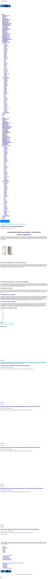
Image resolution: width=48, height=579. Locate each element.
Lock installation (4, 20)
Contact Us (4, 217)
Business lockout (4, 30)
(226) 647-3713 (27, 234)
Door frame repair (5, 40)
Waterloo (5, 57)
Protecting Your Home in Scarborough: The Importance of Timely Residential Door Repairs (20, 447)
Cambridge (5, 50)
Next (1, 323)
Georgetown (6, 67)
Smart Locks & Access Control (18, 363)
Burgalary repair (4, 37)
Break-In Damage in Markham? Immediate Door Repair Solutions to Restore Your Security (20, 406)
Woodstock (5, 69)
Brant (5, 68)
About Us (3, 216)
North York (5, 48)
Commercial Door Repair (6, 141)
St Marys (5, 75)
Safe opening (4, 31)
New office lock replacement (6, 33)
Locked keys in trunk (5, 27)
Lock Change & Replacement (16, 362)
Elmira (5, 106)
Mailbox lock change (5, 21)
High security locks (5, 18)
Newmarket (6, 63)
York (5, 59)
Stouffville (5, 70)
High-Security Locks (9, 362)
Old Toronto (6, 45)
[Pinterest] (3, 316)
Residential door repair (5, 41)
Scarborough (6, 49)
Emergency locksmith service (6, 19)
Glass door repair (4, 41)
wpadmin (11, 367)
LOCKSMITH (22, 362)
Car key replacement (5, 28)
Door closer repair (5, 30)
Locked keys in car (5, 130)
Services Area (4, 146)
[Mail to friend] (3, 320)
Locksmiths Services (35, 362)
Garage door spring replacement (7, 23)
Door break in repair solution (6, 36)
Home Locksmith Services (6, 15)
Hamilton (5, 46)
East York (5, 65)
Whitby (5, 60)
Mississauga (6, 79)
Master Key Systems (41, 362)
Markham (5, 54)
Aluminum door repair (5, 36)
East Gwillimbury (6, 73)
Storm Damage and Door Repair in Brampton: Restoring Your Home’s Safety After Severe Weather (21, 488)
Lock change (4, 16)
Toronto (5, 47)
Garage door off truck (5, 24)
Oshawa (5, 62)
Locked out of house (5, 19)
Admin (14, 228)
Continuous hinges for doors (6, 38)
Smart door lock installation (6, 42)
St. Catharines (6, 71)
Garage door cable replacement (6, 127)
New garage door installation (6, 25)
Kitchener (5, 51)
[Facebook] (3, 314)
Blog (3, 218)
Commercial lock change (6, 34)
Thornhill (5, 76)
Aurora (5, 101)
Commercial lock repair (5, 138)
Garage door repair (5, 22)
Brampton (5, 147)
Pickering (5, 64)
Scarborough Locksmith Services (9, 363)
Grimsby (5, 74)
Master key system (5, 32)
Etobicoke (5, 84)
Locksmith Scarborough (28, 362)
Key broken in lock (5, 33)
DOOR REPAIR (2, 404)
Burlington (5, 56)
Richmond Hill (6, 58)
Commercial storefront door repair (7, 39)
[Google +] (3, 318)
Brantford (5, 53)
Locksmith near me (5, 119)
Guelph (5, 52)
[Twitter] (3, 312)
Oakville (5, 90)
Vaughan (5, 158)
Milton (5, 61)
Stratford (5, 72)
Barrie (5, 169)
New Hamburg (6, 180)
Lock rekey (4, 17)
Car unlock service (5, 26)
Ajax (5, 95)
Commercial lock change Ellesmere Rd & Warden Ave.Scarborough (15, 365)
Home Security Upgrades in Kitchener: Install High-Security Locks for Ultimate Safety (19, 529)
